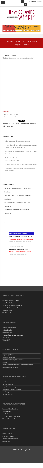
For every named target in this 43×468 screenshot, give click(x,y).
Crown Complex (7, 434)
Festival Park (6, 441)
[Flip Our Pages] (21, 28)
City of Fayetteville (8, 355)
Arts (24, 41)
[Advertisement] (21, 83)
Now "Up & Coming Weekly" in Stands (20, 245)
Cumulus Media (7, 332)
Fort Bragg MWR (7, 394)
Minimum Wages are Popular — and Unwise (17, 188)
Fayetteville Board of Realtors (11, 389)
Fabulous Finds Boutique (10, 409)
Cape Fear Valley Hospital (10, 387)
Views (18, 41)
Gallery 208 (17, 45)
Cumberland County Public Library (13, 360)
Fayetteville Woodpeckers (10, 438)
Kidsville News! (7, 411)
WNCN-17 (5, 337)
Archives (26, 45)
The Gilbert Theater (8, 313)
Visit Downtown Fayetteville (11, 416)
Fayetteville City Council (10, 367)
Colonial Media (7, 330)
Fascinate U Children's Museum (12, 305)
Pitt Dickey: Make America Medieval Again (17, 195)
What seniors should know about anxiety (16, 210)
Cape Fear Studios (8, 303)
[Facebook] (22, 1)
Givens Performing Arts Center (11, 308)
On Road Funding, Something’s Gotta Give (17, 202)
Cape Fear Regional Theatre (10, 300)
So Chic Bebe (6, 414)
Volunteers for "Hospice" (16, 253)
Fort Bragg (5, 392)
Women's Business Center (10, 419)
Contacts (5, 111)
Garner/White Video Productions (12, 335)
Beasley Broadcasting (9, 327)
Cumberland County (8, 357)
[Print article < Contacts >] (37, 115)
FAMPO (4, 362)
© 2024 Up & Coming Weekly (21, 450)
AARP (4, 382)
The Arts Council (7, 310)
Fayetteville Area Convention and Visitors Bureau (17, 365)
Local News (9, 41)
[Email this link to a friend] (39, 115)
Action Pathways (7, 384)
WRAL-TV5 (6, 340)
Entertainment (32, 41)
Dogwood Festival (8, 436)
